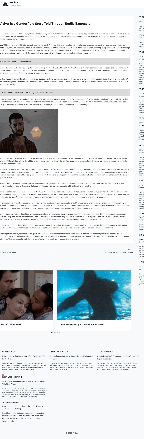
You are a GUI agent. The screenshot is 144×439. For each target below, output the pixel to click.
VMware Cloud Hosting (10, 402)
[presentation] (94, 295)
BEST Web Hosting (12, 377)
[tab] (51, 332)
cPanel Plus (9, 352)
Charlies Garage (59, 352)
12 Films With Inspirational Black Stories (118, 251)
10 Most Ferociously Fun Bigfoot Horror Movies (82, 324)
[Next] (127, 300)
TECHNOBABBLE (105, 352)
